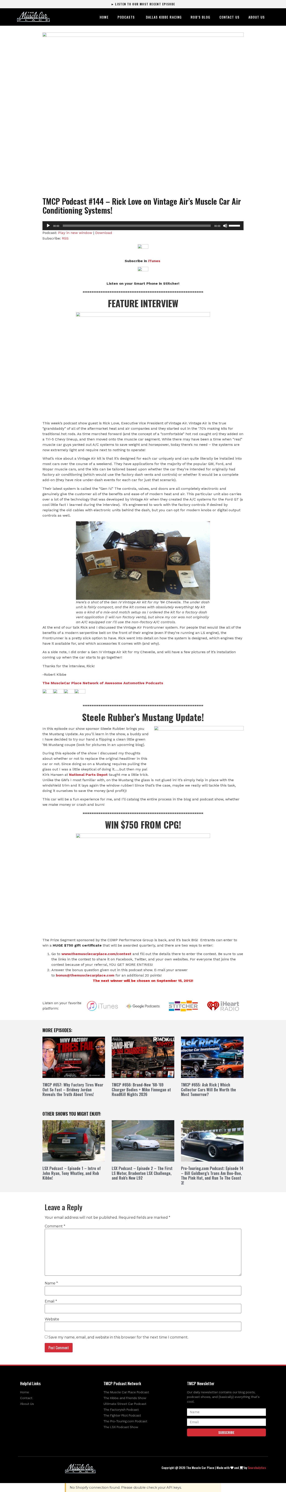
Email (51, 1301)
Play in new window (75, 233)
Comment (55, 1226)
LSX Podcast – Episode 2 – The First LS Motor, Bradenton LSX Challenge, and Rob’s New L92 (142, 1173)
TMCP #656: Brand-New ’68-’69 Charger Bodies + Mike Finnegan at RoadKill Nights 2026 (141, 1089)
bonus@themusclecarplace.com (85, 975)
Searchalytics (257, 1467)
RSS (65, 238)
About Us (256, 17)
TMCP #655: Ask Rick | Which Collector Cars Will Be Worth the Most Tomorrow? (208, 1089)
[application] (143, 225)
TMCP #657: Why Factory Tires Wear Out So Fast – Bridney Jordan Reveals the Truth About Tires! (72, 1089)
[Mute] (225, 225)
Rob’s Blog (200, 17)
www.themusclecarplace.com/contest (96, 954)
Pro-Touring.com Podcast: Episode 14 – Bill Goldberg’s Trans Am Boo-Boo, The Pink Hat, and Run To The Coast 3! (212, 1175)
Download (103, 233)
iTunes (154, 261)
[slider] (235, 225)
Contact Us (229, 17)
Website (52, 1319)
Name (51, 1283)
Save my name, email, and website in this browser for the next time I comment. (118, 1337)
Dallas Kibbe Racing (164, 17)
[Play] (48, 225)
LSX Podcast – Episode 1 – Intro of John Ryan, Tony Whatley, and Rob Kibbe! (71, 1173)
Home (104, 17)
